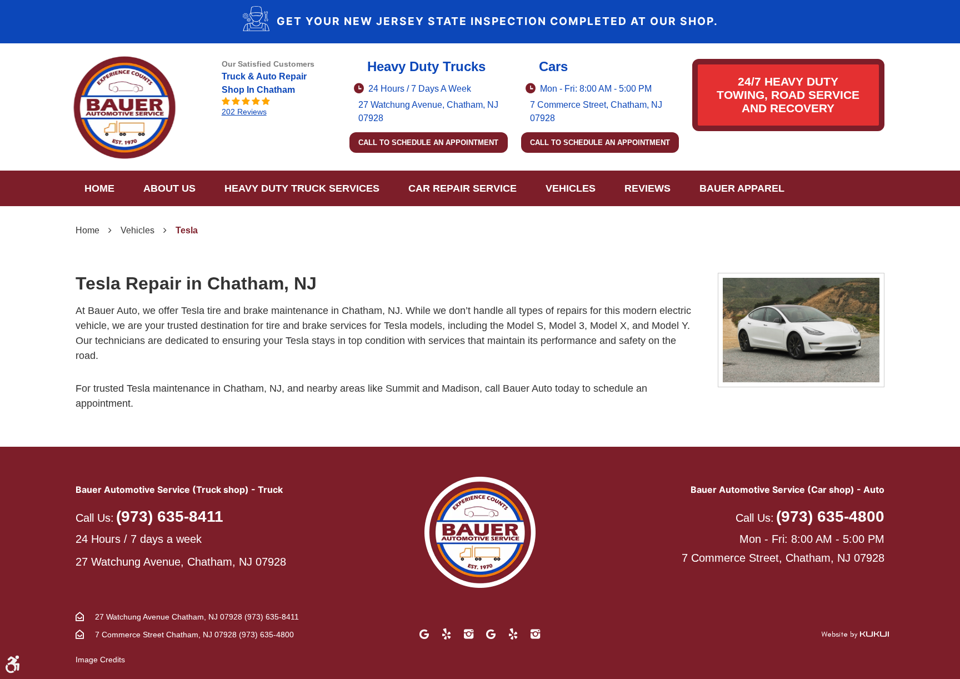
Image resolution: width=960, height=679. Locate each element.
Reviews (647, 188)
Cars (553, 66)
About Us (169, 188)
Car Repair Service (462, 188)
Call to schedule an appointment (428, 142)
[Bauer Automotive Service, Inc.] (124, 107)
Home (99, 188)
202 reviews (244, 111)
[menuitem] (99, 188)
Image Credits (100, 659)
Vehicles (571, 188)
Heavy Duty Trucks (426, 66)
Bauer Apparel (741, 188)
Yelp (447, 634)
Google (424, 634)
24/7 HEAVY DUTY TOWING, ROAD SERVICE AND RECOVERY (788, 94)
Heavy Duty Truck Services (301, 188)
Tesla (187, 230)
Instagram (469, 634)
